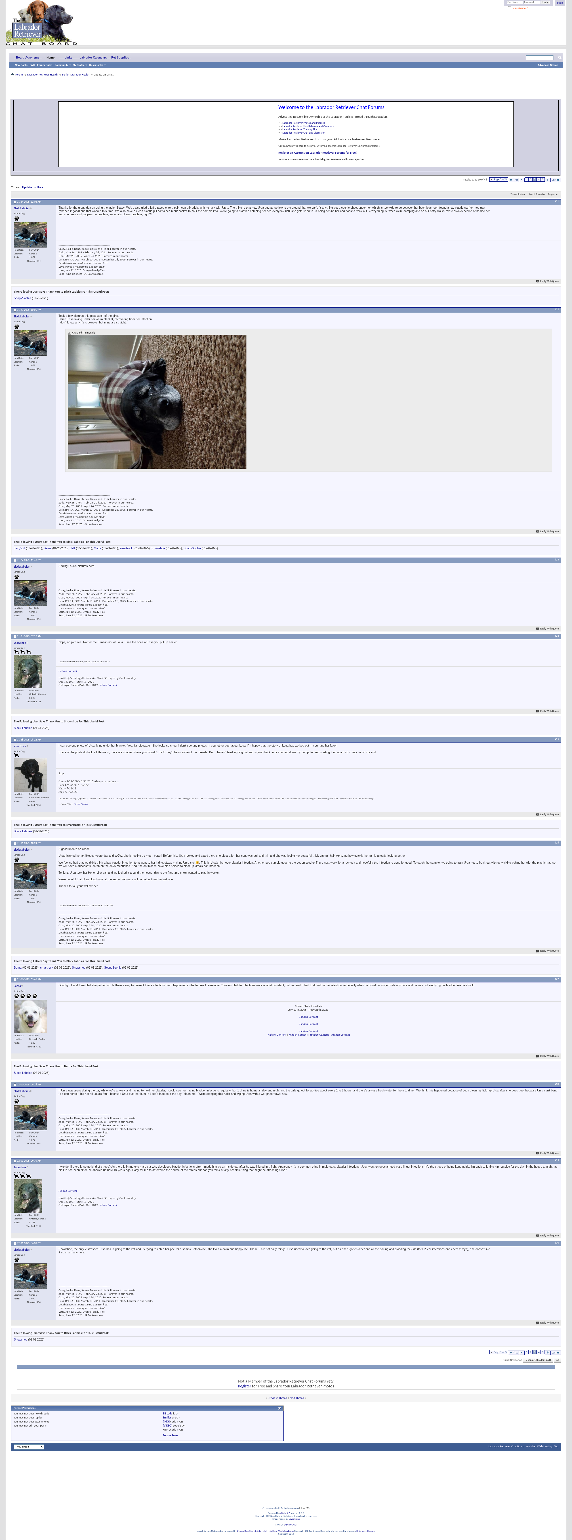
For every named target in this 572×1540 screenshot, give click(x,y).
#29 (557, 1160)
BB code (167, 1413)
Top (557, 1360)
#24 (557, 636)
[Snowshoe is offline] (28, 671)
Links (68, 57)
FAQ (32, 65)
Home (50, 57)
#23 (557, 559)
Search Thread (536, 194)
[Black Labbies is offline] (30, 235)
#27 (557, 979)
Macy (97, 548)
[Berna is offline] (30, 1016)
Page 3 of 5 (500, 179)
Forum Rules (44, 65)
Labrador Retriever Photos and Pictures (303, 123)
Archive (530, 1446)
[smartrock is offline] (30, 775)
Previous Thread (277, 1398)
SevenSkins (294, 1519)
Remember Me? (519, 8)
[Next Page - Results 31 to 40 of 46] (548, 180)
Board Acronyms (27, 57)
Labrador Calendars (93, 57)
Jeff (72, 548)
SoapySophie (22, 298)
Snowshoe (158, 548)
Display (551, 194)
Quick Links (96, 65)
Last (554, 179)
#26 (557, 842)
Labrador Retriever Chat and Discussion (303, 133)
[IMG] (166, 1421)
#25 (557, 739)
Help (560, 2)
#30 (557, 1243)
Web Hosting (544, 1446)
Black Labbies (23, 728)
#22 (557, 309)
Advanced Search (548, 65)
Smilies (167, 1417)
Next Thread (297, 1398)
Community (61, 65)
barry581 (19, 548)
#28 (557, 1084)
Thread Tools (517, 194)
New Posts (21, 65)
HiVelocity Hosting (365, 1531)
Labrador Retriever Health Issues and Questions (308, 126)
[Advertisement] (286, 88)
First (515, 179)
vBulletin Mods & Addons (281, 1531)
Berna (47, 548)
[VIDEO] (167, 1425)
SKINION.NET (290, 1525)
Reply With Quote (549, 281)
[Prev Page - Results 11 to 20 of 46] (522, 180)
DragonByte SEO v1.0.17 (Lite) (252, 1531)
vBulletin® (285, 1513)
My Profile (78, 65)
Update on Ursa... (34, 187)
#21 (557, 201)
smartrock (126, 548)
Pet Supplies (120, 57)
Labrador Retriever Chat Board (506, 1446)
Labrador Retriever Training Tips (299, 129)
